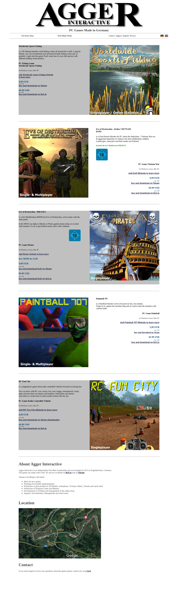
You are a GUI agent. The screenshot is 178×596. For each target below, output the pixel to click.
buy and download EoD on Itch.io (35, 279)
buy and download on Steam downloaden (39, 420)
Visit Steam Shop (65, 36)
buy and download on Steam (33, 86)
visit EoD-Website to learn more (143, 173)
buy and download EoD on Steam (35, 269)
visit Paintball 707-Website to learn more (139, 322)
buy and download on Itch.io (33, 94)
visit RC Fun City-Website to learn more (38, 410)
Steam (81, 473)
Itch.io (69, 473)
